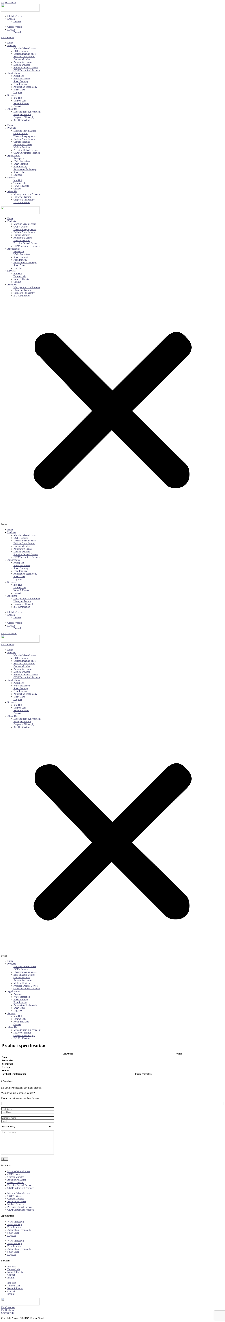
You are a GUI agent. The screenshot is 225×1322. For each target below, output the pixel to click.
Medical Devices (21, 64)
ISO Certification (21, 120)
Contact (17, 106)
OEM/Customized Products (26, 70)
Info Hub (17, 98)
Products (11, 45)
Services (11, 95)
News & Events (21, 103)
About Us (12, 109)
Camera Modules (21, 59)
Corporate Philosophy (24, 117)
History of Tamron (22, 114)
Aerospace (18, 76)
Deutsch (17, 21)
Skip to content (8, 2)
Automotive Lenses (22, 62)
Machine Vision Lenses (24, 48)
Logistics (17, 92)
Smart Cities (19, 89)
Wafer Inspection (21, 78)
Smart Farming (20, 81)
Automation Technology (25, 87)
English (11, 18)
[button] (112, 413)
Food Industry (20, 84)
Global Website (14, 16)
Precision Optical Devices (25, 67)
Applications (13, 73)
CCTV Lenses (20, 51)
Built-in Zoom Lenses (24, 56)
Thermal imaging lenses (24, 53)
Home (10, 42)
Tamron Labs (19, 100)
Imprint (10, 1277)
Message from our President (26, 111)
